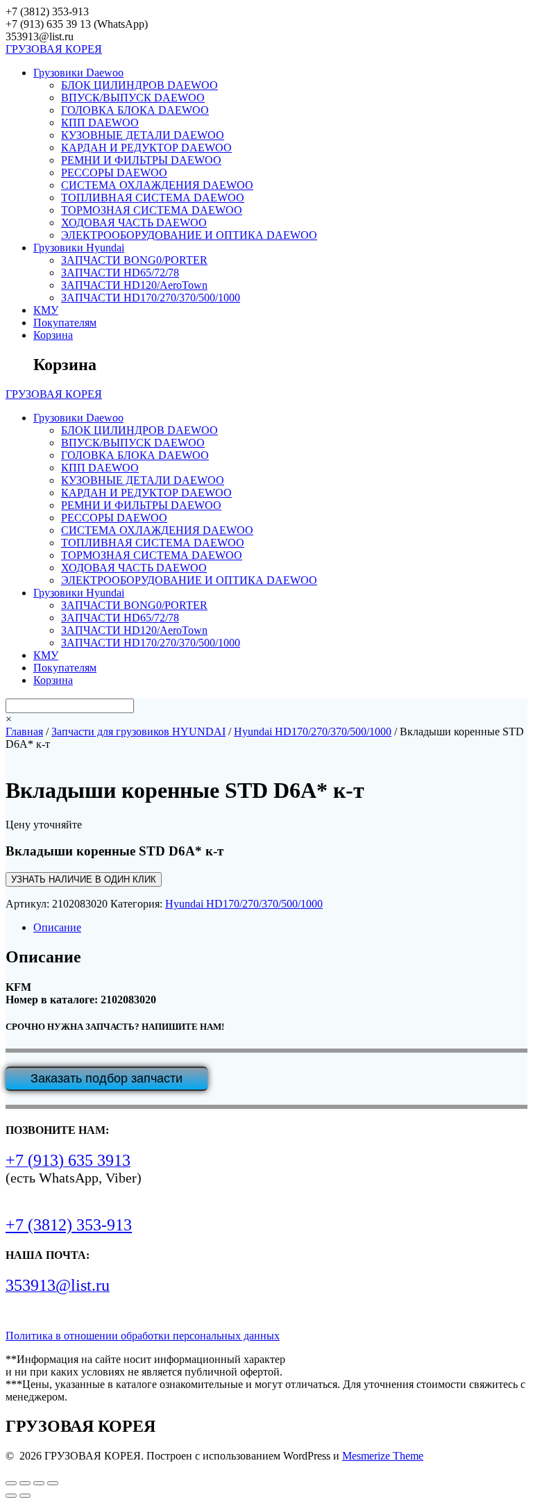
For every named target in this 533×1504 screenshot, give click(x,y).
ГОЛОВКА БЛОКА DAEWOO (135, 110)
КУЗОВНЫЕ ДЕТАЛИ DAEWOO (142, 135)
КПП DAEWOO (100, 122)
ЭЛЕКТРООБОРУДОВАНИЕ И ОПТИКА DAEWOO (189, 235)
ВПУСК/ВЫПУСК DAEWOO (133, 97)
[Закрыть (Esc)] (52, 1483)
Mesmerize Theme (382, 1456)
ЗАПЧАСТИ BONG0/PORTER (134, 260)
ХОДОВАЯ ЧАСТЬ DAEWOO (134, 222)
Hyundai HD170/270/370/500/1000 (312, 731)
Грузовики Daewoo (78, 72)
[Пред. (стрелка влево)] (11, 1496)
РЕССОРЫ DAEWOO (114, 172)
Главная (24, 731)
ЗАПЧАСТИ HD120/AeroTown (134, 285)
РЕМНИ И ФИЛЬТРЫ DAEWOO (141, 160)
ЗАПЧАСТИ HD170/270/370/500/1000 (150, 297)
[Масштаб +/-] (11, 1483)
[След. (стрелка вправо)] (25, 1496)
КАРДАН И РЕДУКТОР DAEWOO (146, 147)
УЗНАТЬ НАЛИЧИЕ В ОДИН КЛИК (83, 879)
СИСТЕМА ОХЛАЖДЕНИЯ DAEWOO (157, 185)
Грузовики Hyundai (78, 247)
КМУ (45, 310)
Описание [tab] (57, 927)
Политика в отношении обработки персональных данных (143, 1336)
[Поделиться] (38, 1483)
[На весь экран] (25, 1483)
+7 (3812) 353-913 (69, 1225)
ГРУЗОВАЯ (54, 49)
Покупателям (64, 322)
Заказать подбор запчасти (107, 1078)
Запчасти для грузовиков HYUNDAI (138, 731)
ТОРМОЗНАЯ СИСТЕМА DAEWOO (151, 210)
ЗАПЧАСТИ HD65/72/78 (120, 272)
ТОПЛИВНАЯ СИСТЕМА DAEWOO (152, 197)
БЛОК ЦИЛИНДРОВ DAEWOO (139, 85)
